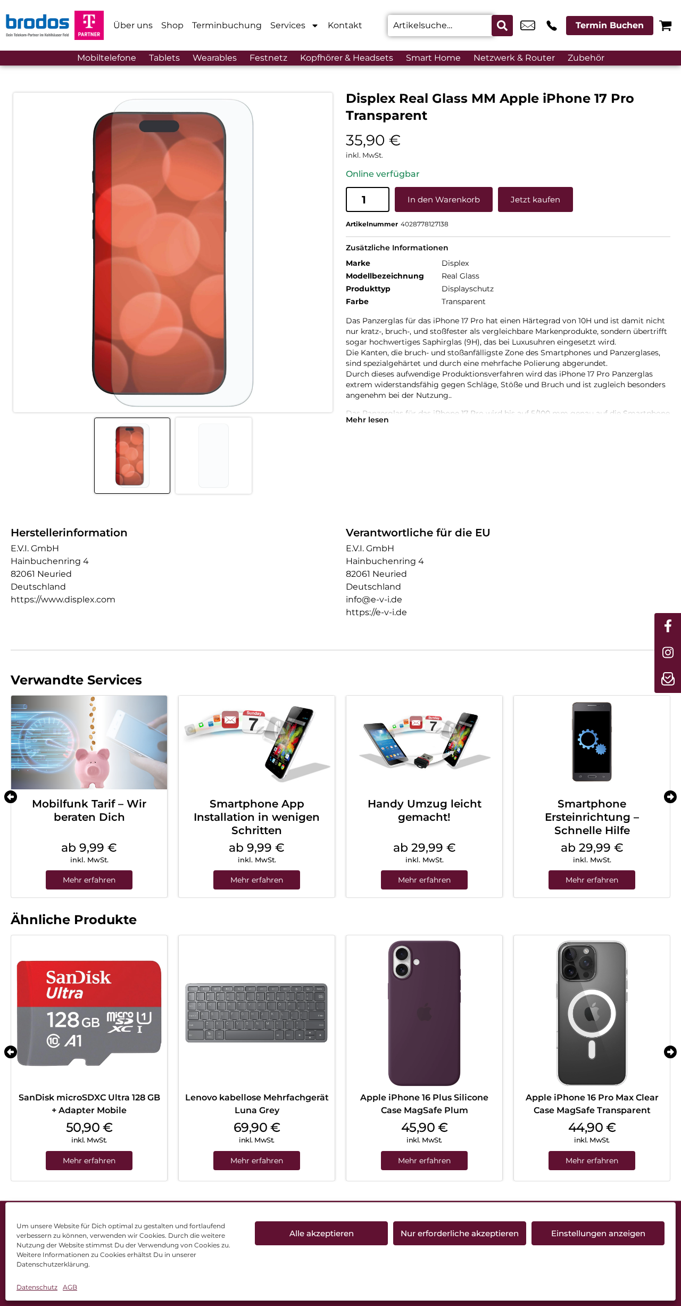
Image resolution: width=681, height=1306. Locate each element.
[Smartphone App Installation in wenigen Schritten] (257, 742)
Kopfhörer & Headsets (346, 58)
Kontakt (345, 25)
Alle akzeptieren (321, 1233)
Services (287, 25)
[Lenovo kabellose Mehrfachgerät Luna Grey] (256, 1013)
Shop (172, 25)
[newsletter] (667, 679)
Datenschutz (36, 1287)
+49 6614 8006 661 (552, 25)
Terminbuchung (227, 25)
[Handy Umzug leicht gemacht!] (424, 742)
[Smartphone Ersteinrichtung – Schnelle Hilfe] (592, 742)
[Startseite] (37, 25)
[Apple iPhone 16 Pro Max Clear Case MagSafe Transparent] (592, 1013)
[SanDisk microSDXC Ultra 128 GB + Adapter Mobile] (89, 1013)
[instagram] (667, 653)
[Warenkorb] (665, 25)
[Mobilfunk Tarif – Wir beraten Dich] (89, 742)
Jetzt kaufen (535, 199)
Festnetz (268, 58)
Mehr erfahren (89, 880)
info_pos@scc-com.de (528, 25)
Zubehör (586, 58)
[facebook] (667, 626)
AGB (70, 1287)
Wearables (215, 58)
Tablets (164, 58)
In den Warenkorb (444, 199)
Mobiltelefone (106, 58)
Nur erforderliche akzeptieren (460, 1233)
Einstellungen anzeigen (598, 1233)
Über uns (133, 25)
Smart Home (433, 58)
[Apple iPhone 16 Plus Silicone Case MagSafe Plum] (424, 1013)
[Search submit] (502, 25)
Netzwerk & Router (514, 58)
